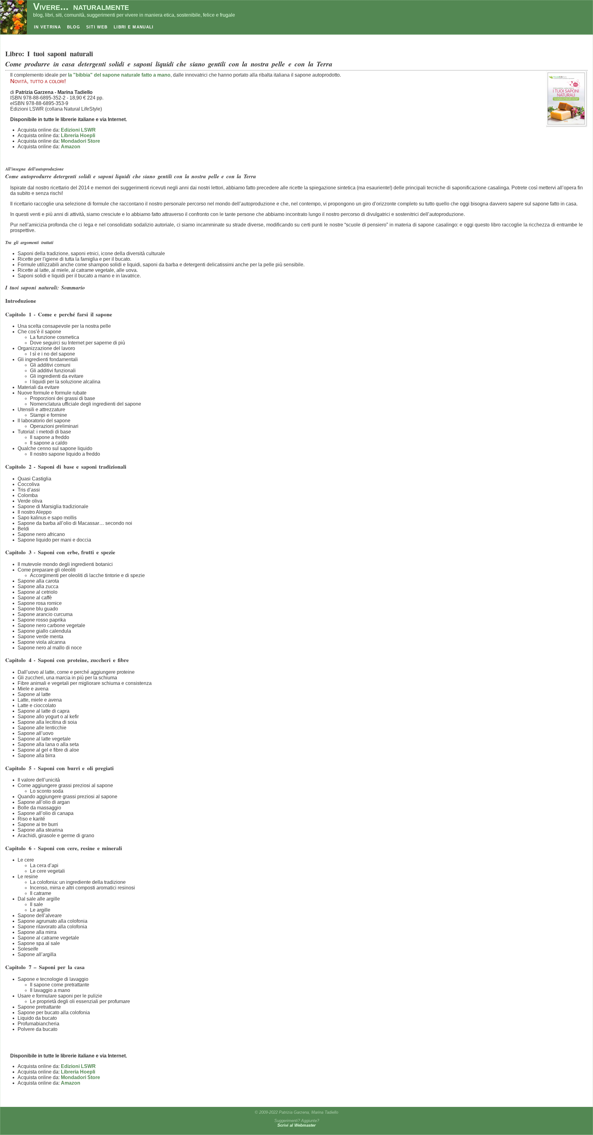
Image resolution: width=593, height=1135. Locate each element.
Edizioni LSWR (78, 130)
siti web (96, 27)
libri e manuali (134, 27)
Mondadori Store (80, 141)
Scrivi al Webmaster (296, 1125)
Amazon (70, 146)
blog (73, 27)
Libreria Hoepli (78, 135)
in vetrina (47, 27)
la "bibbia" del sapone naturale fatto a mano (119, 75)
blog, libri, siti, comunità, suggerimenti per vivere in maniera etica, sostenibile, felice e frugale (134, 15)
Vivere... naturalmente (81, 6)
